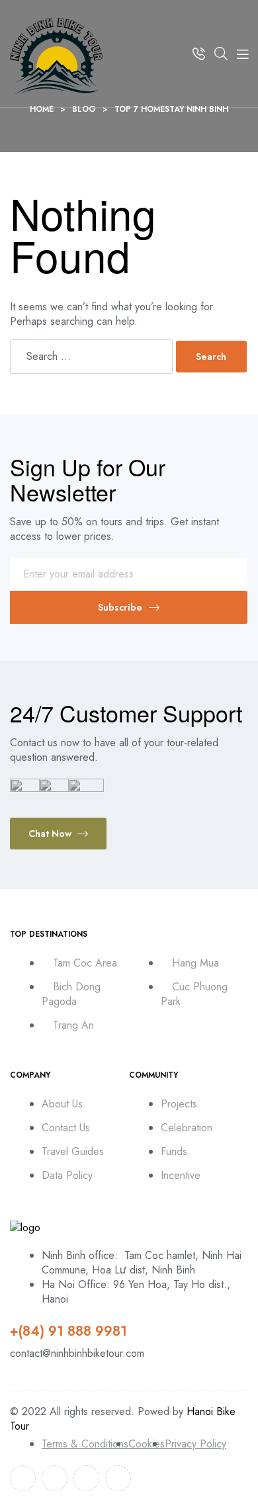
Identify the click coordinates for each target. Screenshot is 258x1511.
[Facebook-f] (23, 1478)
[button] (58, 833)
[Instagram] (86, 1478)
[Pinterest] (118, 1478)
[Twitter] (54, 1478)
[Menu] (242, 53)
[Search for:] (93, 356)
